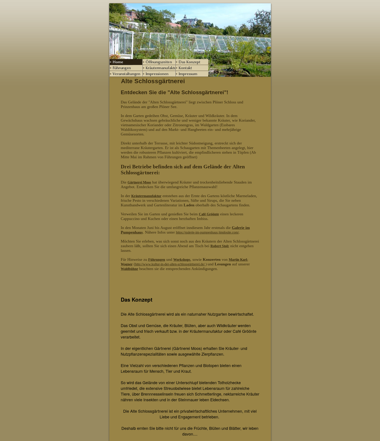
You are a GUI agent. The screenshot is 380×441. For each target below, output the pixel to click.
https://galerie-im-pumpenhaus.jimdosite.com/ (207, 232)
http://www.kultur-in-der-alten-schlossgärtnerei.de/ (170, 264)
